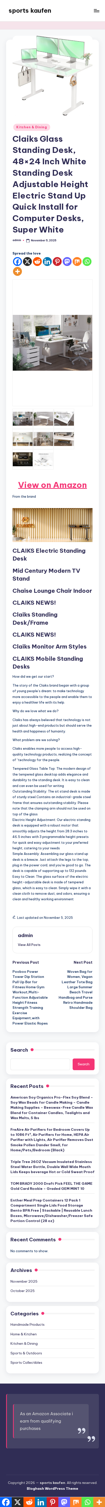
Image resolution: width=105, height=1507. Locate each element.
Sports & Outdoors (26, 1353)
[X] (27, 261)
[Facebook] (17, 261)
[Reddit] (37, 261)
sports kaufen (30, 10)
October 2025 (22, 1290)
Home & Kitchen (23, 1334)
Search (19, 1050)
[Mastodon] (67, 261)
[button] (29, 945)
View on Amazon (52, 485)
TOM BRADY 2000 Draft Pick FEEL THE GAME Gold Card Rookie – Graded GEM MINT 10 (51, 1186)
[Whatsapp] (87, 261)
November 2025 (23, 1281)
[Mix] (77, 261)
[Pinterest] (57, 261)
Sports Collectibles (26, 1362)
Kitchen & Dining (31, 127)
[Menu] (96, 10)
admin (25, 935)
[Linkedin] (47, 261)
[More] (17, 271)
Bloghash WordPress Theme (52, 1488)
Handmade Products (27, 1324)
